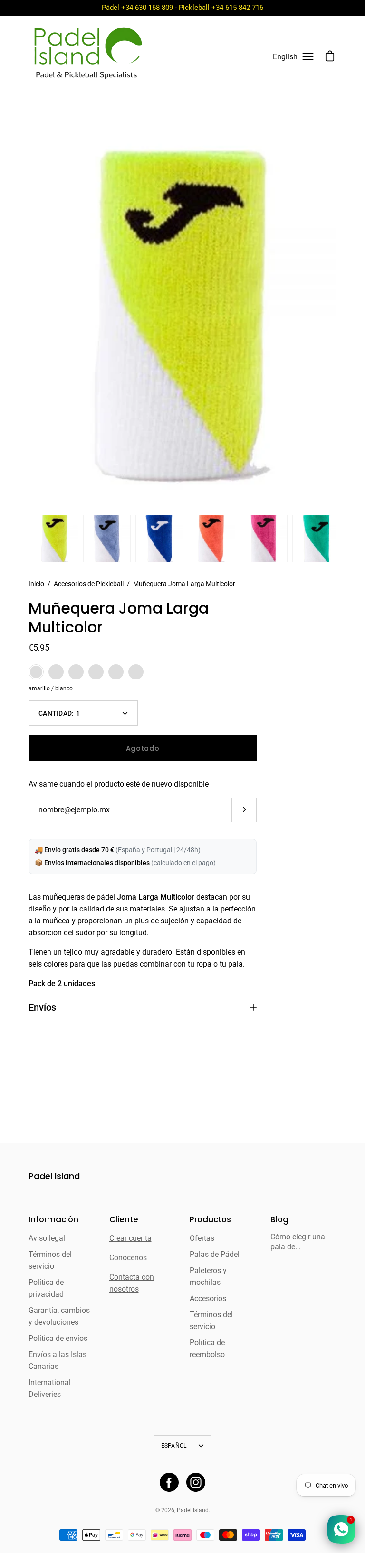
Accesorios (208, 1298)
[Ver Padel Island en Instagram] (195, 1482)
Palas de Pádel (215, 1254)
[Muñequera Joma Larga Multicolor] (54, 538)
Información (53, 1220)
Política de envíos (58, 1338)
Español (174, 1445)
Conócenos (128, 1257)
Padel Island (54, 1176)
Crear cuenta (130, 1238)
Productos (210, 1220)
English (285, 56)
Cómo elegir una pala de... (297, 1241)
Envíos (42, 1007)
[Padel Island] (88, 56)
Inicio (36, 583)
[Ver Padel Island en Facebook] (169, 1482)
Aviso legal (47, 1238)
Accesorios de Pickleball (89, 583)
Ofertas (202, 1238)
